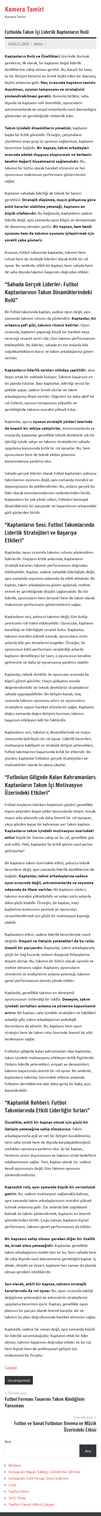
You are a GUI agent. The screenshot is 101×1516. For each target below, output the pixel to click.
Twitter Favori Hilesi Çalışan (31, 1504)
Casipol (11, 1367)
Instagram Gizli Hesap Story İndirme (38, 1478)
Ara (8, 1441)
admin (38, 43)
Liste (12, 1484)
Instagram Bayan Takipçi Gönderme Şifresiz (44, 1471)
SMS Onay (17, 1497)
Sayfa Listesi (18, 1491)
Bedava (14, 1465)
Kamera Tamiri (24, 9)
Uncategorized (19, 1380)
